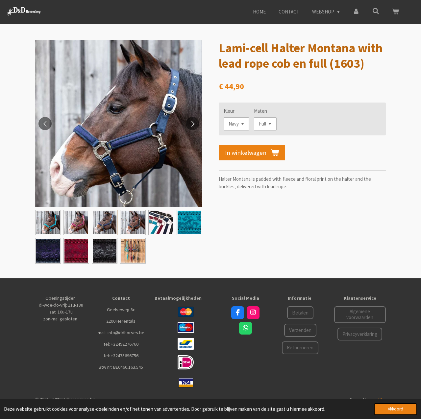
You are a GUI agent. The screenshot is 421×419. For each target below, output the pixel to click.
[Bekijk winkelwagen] (395, 12)
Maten (260, 111)
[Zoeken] (375, 11)
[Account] (356, 12)
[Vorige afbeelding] (45, 123)
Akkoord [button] (395, 409)
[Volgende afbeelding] (192, 123)
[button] (48, 222)
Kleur (229, 111)
